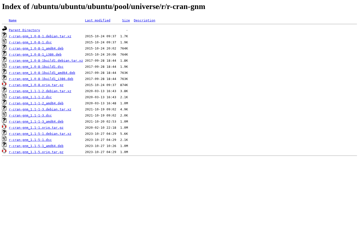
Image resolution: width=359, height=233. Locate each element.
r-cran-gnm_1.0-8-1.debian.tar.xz (40, 36)
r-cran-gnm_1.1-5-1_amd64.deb (36, 146)
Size (126, 20)
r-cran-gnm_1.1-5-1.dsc (30, 140)
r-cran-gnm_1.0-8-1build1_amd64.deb (42, 73)
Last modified (97, 20)
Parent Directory (24, 30)
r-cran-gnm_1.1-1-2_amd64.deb (36, 103)
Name (13, 20)
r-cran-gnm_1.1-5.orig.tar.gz (36, 152)
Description (144, 20)
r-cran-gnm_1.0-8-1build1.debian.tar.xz (46, 60)
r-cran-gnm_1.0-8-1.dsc (30, 42)
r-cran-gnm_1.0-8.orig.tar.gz (36, 85)
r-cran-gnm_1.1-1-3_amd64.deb (36, 121)
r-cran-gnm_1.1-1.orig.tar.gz (36, 127)
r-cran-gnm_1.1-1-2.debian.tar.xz (40, 91)
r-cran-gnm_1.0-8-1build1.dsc (36, 66)
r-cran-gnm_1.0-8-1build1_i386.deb (41, 79)
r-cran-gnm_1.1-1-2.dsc (30, 97)
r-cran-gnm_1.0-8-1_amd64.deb (36, 48)
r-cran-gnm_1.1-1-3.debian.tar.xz (40, 109)
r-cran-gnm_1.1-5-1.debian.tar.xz (40, 134)
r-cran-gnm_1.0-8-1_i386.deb (35, 54)
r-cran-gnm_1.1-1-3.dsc (30, 115)
